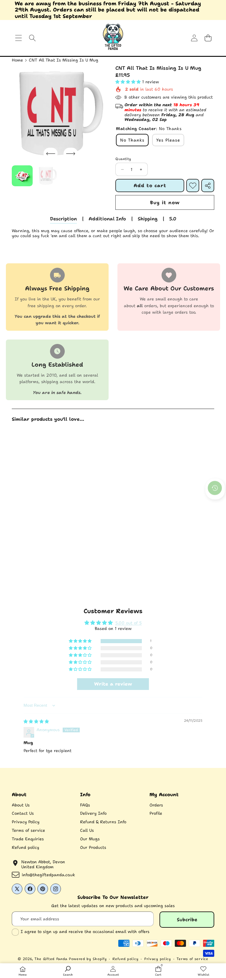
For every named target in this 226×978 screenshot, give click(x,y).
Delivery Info (93, 813)
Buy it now (165, 202)
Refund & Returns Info (103, 821)
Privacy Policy (25, 821)
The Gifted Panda (50, 959)
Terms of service (28, 830)
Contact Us (23, 813)
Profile (155, 813)
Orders (156, 805)
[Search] (32, 37)
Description (63, 219)
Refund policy (25, 847)
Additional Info (107, 219)
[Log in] (194, 37)
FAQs (85, 805)
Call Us (87, 830)
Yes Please (168, 140)
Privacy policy (157, 959)
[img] (36, 721)
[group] (22, 175)
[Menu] (18, 37)
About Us (21, 805)
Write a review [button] (113, 684)
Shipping (147, 219)
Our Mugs (90, 838)
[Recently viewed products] (215, 488)
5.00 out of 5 (128, 623)
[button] (208, 37)
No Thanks (132, 140)
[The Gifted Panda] (113, 38)
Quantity (123, 159)
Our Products (93, 847)
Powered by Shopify (88, 959)
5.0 (172, 219)
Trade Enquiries (28, 838)
